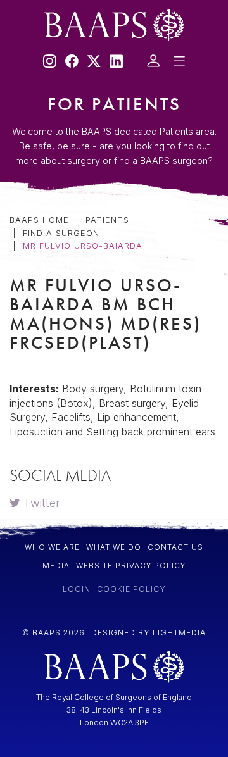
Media (26, 218)
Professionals (49, 182)
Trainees (33, 254)
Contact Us (41, 290)
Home (25, 113)
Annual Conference (66, 322)
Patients (31, 146)
